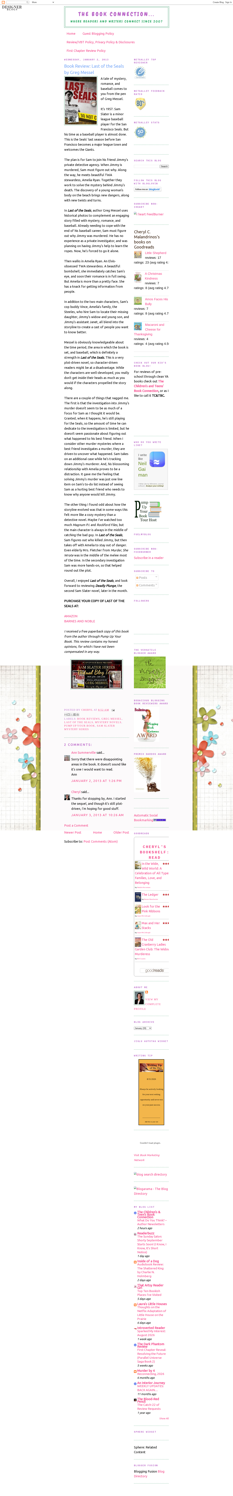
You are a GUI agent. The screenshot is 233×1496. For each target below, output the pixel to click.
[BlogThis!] (68, 714)
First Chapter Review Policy (86, 50)
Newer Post (72, 832)
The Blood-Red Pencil (148, 1400)
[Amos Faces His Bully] (139, 301)
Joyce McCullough (143, 916)
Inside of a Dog (148, 1261)
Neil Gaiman (143, 469)
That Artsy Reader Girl (150, 1286)
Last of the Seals (78, 722)
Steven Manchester (151, 899)
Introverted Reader (151, 1328)
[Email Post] (112, 710)
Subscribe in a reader (149, 558)
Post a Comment (76, 825)
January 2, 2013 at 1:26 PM (96, 781)
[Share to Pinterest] (77, 714)
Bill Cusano (141, 959)
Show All (164, 1418)
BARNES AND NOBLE (79, 621)
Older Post (121, 832)
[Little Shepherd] (139, 255)
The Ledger (150, 894)
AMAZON (71, 616)
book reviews (88, 718)
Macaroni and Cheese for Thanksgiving (149, 329)
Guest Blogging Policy (98, 33)
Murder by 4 (146, 1370)
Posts (142, 577)
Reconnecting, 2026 (150, 1374)
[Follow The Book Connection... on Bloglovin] (147, 190)
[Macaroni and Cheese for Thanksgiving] (139, 327)
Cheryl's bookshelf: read (155, 852)
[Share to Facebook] (74, 714)
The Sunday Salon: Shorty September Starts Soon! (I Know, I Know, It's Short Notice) (151, 1244)
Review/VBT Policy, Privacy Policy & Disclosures (101, 42)
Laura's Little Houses (152, 1304)
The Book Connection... (116, 14)
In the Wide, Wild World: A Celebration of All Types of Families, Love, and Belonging (154, 873)
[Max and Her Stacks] (139, 928)
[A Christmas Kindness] (139, 277)
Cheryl (87, 710)
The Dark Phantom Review (150, 1345)
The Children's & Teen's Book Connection (148, 1214)
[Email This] (65, 714)
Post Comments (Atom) (101, 841)
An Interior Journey (151, 1383)
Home (71, 33)
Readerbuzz (145, 1233)
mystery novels (108, 722)
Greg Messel (111, 718)
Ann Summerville (83, 752)
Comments (146, 585)
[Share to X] (71, 714)
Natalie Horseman (143, 887)
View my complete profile (147, 1004)
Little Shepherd (155, 253)
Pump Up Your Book (79, 725)
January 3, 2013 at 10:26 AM (97, 815)
